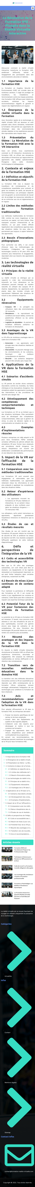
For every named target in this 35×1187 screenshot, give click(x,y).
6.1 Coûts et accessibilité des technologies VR (19, 818)
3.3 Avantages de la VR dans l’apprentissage (20, 788)
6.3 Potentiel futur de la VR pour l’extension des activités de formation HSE (20, 825)
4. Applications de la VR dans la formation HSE (18, 791)
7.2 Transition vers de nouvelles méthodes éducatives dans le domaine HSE (20, 831)
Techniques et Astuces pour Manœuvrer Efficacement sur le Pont (23, 859)
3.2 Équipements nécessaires (19, 784)
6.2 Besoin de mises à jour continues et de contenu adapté (20, 822)
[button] (32, 8)
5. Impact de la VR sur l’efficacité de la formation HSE (18, 803)
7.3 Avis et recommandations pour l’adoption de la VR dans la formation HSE (20, 834)
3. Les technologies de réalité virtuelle (18, 778)
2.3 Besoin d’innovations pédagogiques (20, 775)
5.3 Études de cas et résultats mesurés (19, 812)
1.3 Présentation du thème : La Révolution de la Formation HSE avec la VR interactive (18, 763)
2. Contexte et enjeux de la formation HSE (18, 766)
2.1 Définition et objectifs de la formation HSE (19, 769)
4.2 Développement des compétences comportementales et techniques (20, 797)
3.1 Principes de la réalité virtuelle (19, 781)
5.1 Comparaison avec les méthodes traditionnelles (19, 806)
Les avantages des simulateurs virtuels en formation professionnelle (23, 876)
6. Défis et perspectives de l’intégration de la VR (18, 815)
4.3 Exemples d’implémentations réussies (20, 800)
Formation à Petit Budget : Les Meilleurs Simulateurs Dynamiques (23, 885)
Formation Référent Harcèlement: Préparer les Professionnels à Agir (22, 850)
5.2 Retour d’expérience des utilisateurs (19, 809)
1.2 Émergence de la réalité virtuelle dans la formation (18, 760)
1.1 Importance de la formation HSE (17, 757)
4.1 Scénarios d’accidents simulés (19, 794)
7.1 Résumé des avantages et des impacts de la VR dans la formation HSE (20, 828)
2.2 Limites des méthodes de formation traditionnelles (20, 772)
